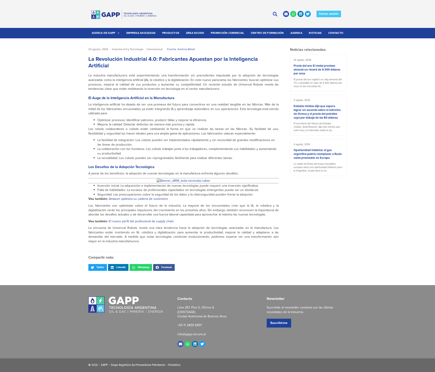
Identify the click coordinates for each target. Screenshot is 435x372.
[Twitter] (308, 14)
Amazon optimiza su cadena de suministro (138, 198)
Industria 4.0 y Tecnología (127, 49)
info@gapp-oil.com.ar (191, 334)
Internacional (155, 49)
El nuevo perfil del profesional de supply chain (141, 221)
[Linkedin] (300, 14)
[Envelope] (286, 14)
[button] (97, 267)
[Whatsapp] (293, 14)
